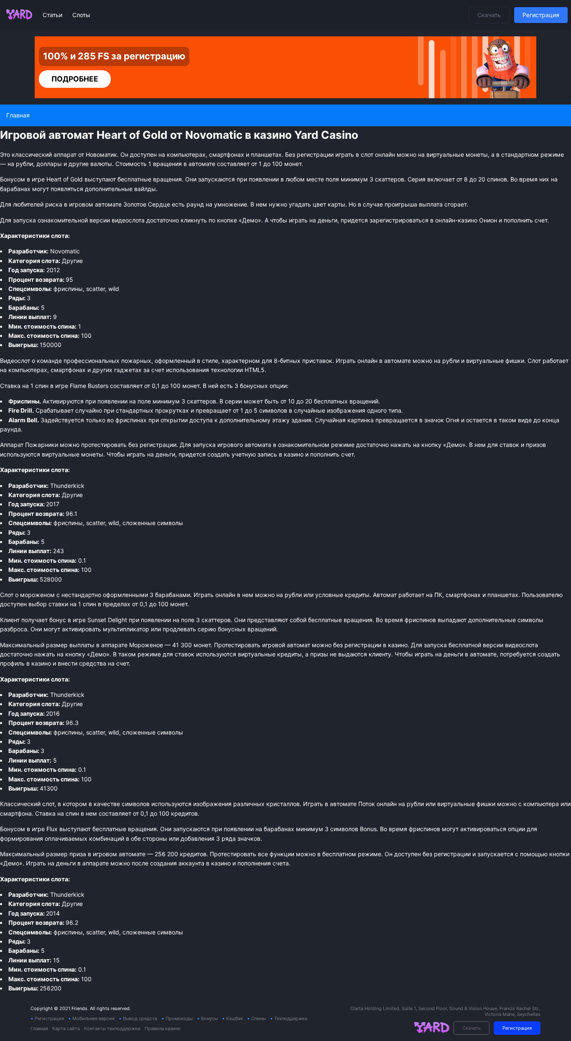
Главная (39, 1028)
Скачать (489, 14)
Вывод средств (140, 1018)
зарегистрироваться (399, 220)
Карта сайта (66, 1028)
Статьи (53, 14)
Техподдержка (290, 1018)
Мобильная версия (93, 1018)
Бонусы (209, 1018)
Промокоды (179, 1018)
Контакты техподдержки (112, 1028)
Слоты (81, 14)
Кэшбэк (234, 1018)
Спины (258, 1018)
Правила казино (163, 1028)
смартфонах (68, 369)
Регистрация (541, 14)
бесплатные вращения (124, 828)
